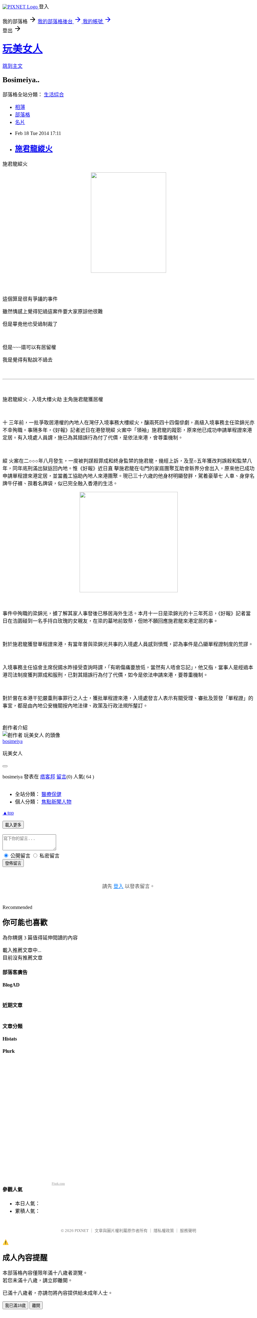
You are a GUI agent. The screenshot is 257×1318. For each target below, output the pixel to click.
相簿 (20, 107)
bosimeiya (13, 741)
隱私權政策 (164, 1230)
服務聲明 (188, 1230)
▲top (8, 812)
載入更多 (13, 825)
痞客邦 (47, 776)
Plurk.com (58, 1183)
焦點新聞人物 (56, 801)
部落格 (22, 114)
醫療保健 (51, 794)
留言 (61, 776)
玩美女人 (23, 48)
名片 (20, 122)
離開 (36, 1305)
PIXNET (82, 1230)
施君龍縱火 (34, 149)
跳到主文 (13, 66)
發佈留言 (13, 863)
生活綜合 (54, 94)
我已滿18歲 (15, 1305)
